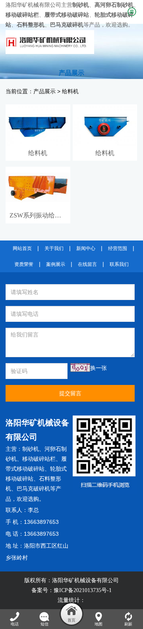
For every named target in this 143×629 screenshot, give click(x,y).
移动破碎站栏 (39, 459)
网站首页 (22, 248)
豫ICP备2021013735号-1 (83, 590)
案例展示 (55, 264)
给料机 (70, 91)
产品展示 (44, 91)
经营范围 (117, 248)
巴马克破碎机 (33, 489)
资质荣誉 (23, 264)
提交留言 (70, 393)
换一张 (98, 368)
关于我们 (54, 248)
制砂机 (30, 449)
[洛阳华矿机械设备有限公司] (65, 42)
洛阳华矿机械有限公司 (33, 5)
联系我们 (119, 264)
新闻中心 (85, 248)
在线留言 (87, 264)
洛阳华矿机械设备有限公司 (85, 580)
